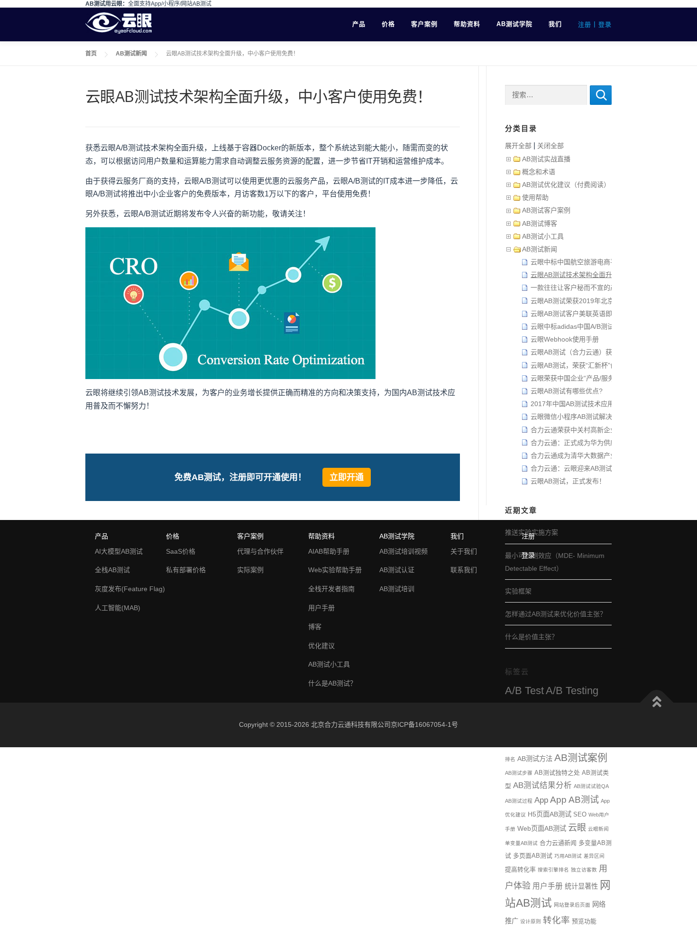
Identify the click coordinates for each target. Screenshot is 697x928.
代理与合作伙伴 (260, 551)
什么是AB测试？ (332, 683)
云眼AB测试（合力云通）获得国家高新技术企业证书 (608, 352)
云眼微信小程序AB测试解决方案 (578, 416)
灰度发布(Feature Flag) (130, 589)
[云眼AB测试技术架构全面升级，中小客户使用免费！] (230, 303)
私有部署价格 (186, 570)
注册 (584, 24)
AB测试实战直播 (546, 159)
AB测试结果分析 (542, 785)
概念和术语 (538, 172)
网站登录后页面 (572, 905)
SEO (580, 814)
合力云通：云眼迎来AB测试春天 (578, 468)
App (541, 800)
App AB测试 (574, 800)
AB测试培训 (396, 589)
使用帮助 (535, 197)
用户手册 (547, 886)
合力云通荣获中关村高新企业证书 (580, 430)
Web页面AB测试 (541, 828)
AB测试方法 (534, 758)
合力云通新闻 (558, 842)
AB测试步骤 (518, 773)
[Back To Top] (657, 703)
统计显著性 (581, 886)
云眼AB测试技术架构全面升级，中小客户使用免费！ (608, 274)
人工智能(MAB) (117, 608)
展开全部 (518, 145)
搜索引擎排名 (553, 869)
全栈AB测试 (112, 570)
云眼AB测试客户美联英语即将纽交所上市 (591, 313)
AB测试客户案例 (546, 210)
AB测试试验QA (591, 786)
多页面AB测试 (532, 855)
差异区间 (594, 856)
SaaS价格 (180, 551)
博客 (314, 627)
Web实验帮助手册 (335, 570)
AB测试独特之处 (557, 772)
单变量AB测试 (521, 843)
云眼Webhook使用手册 (565, 339)
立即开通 (347, 477)
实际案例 (250, 570)
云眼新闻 (598, 829)
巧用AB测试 (568, 856)
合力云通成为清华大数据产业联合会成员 (590, 455)
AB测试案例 (580, 757)
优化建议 (321, 646)
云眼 (577, 828)
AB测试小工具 (543, 236)
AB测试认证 (396, 570)
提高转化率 (520, 869)
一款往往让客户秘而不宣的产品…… (584, 287)
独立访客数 (584, 869)
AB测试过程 (518, 801)
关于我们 (463, 551)
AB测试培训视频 (403, 551)
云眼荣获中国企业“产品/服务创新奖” (584, 378)
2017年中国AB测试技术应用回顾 (579, 404)
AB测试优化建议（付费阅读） (566, 184)
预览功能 (584, 921)
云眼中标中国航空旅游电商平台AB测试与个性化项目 (608, 262)
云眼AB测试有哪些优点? (567, 391)
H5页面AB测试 (549, 814)
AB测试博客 (539, 223)
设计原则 (530, 921)
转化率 (556, 920)
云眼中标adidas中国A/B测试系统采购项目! (593, 326)
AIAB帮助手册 (328, 551)
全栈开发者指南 (331, 589)
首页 (91, 53)
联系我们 (463, 570)
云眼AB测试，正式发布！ (568, 481)
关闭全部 (550, 145)
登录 (605, 24)
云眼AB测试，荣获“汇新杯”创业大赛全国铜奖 (597, 365)
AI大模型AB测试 (119, 551)
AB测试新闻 (131, 53)
